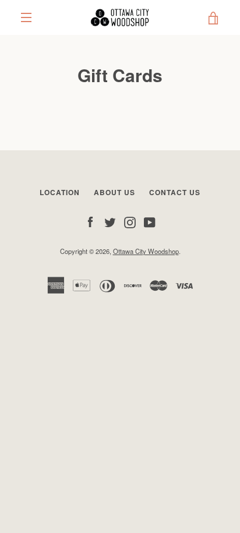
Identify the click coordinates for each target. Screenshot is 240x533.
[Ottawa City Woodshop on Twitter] (110, 221)
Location (60, 192)
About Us (114, 192)
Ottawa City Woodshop (146, 251)
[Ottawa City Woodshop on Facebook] (90, 221)
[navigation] (26, 17)
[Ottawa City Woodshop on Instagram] (130, 221)
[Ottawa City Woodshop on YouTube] (150, 221)
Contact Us (174, 192)
